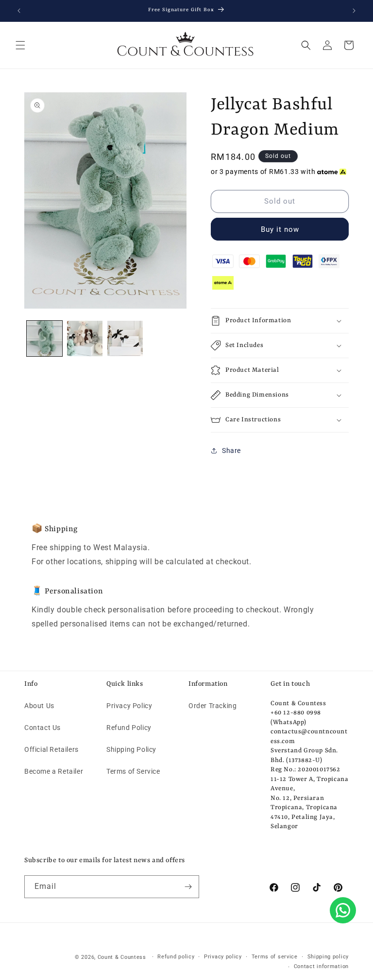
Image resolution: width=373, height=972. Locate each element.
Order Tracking (212, 706)
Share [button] (231, 450)
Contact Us (42, 727)
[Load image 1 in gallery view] (44, 338)
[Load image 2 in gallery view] (84, 338)
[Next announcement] (354, 10)
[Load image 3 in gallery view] (125, 338)
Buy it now (280, 229)
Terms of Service (133, 771)
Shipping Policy (131, 749)
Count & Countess (122, 957)
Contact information (321, 966)
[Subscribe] (188, 886)
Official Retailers (51, 749)
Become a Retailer (53, 771)
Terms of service (275, 957)
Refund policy (175, 957)
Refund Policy (129, 727)
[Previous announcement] (19, 10)
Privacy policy (223, 957)
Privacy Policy (129, 706)
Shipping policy (328, 957)
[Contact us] (343, 910)
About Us (39, 706)
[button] (20, 45)
